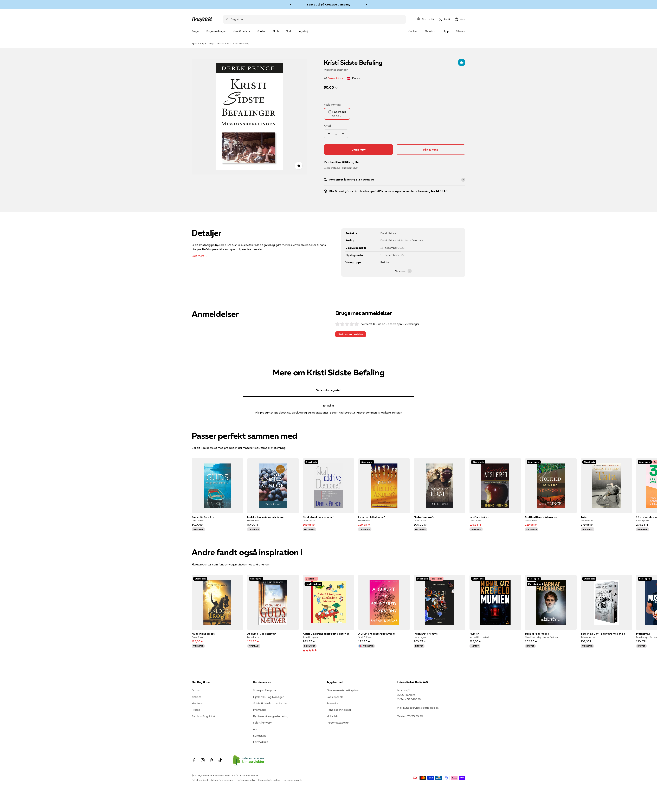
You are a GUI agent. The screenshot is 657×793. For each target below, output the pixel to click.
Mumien (474, 633)
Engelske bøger (216, 31)
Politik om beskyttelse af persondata (212, 780)
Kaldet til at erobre (203, 633)
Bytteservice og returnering (270, 716)
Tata (584, 517)
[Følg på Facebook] (194, 760)
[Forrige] (290, 4)
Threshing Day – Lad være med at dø (603, 633)
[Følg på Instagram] (202, 760)
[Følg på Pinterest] (211, 760)
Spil (288, 31)
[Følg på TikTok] (220, 760)
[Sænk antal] (329, 134)
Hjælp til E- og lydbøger (268, 697)
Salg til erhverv (262, 722)
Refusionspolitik (246, 780)
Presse (196, 709)
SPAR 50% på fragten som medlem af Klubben (328, 4)
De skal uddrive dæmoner (318, 517)
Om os (196, 690)
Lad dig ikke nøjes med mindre (265, 517)
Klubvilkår (332, 716)
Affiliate (196, 697)
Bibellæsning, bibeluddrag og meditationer (301, 412)
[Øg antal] (343, 134)
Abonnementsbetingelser (342, 690)
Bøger (195, 31)
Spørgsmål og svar (265, 690)
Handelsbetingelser (338, 709)
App (446, 31)
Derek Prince (335, 78)
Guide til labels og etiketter (270, 703)
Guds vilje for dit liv (203, 517)
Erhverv (460, 31)
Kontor (261, 31)
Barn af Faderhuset (537, 633)
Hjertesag (198, 703)
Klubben (413, 31)
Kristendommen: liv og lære (373, 412)
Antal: (327, 125)
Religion (397, 412)
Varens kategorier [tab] (328, 390)
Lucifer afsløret (479, 517)
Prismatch (259, 709)
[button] (310, 650)
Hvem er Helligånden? (371, 517)
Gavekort (431, 31)
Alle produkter (264, 412)
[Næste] (366, 4)
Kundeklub (259, 735)
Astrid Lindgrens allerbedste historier (326, 633)
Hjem (194, 43)
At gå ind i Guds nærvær (261, 633)
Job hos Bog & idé (203, 716)
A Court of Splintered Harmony (376, 633)
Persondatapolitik (337, 722)
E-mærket (333, 703)
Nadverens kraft (424, 517)
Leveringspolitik (293, 780)
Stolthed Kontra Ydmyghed (541, 517)
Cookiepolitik (334, 697)
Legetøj (303, 31)
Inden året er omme (426, 633)
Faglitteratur (216, 43)
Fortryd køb (260, 742)
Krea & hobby (241, 31)
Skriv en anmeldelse (350, 334)
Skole (276, 31)
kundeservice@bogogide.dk (421, 707)
